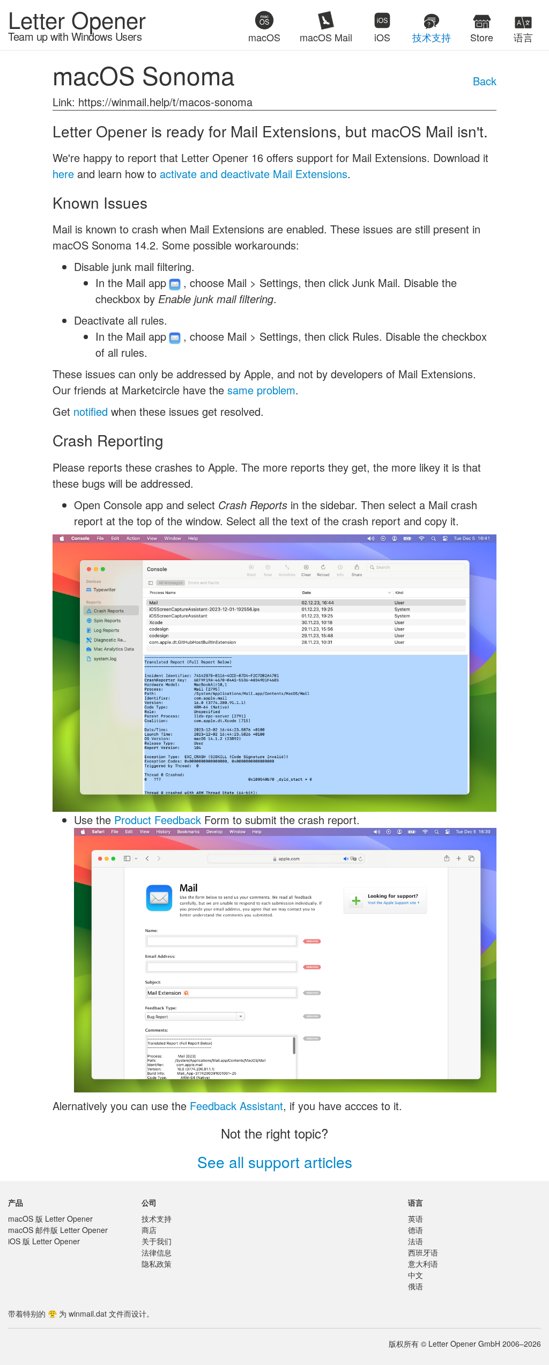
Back (484, 81)
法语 (415, 1241)
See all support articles (274, 1161)
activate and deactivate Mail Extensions (253, 173)
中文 (415, 1274)
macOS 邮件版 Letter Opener (58, 1229)
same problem (261, 390)
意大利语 (423, 1263)
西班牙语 (423, 1252)
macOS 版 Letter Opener (50, 1218)
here (63, 173)
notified (90, 411)
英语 (415, 1218)
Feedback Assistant (236, 1105)
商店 (149, 1229)
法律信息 (157, 1252)
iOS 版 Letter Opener (44, 1241)
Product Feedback (157, 819)
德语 (415, 1229)
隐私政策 (157, 1263)
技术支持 (157, 1218)
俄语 (415, 1286)
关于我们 (157, 1241)
